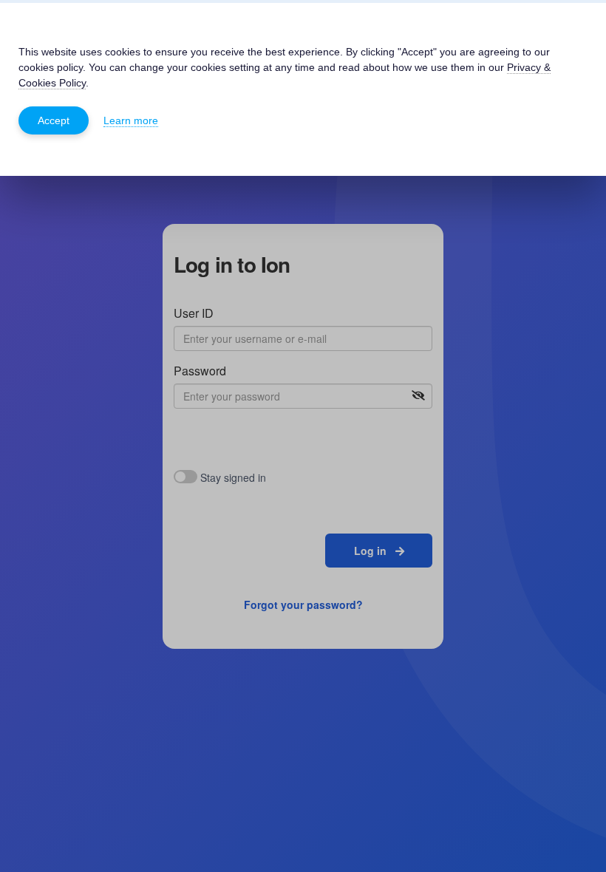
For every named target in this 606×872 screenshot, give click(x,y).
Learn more (130, 120)
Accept (53, 120)
